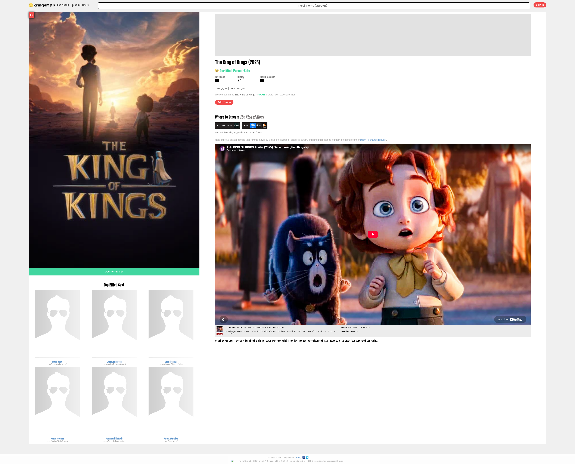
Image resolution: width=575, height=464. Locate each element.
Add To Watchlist (114, 271)
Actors (85, 5)
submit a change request (373, 140)
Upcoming (76, 5)
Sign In (540, 5)
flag (220, 334)
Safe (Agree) (221, 88)
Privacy (298, 457)
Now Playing (63, 5)
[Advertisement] (305, 35)
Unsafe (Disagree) (237, 88)
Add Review (224, 102)
